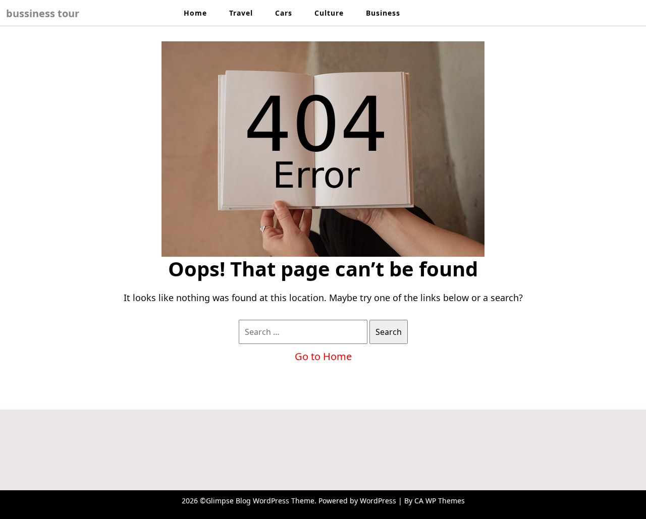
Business (383, 13)
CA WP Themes (439, 500)
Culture (329, 13)
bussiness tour (42, 13)
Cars (283, 13)
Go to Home (323, 356)
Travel (241, 13)
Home (195, 13)
